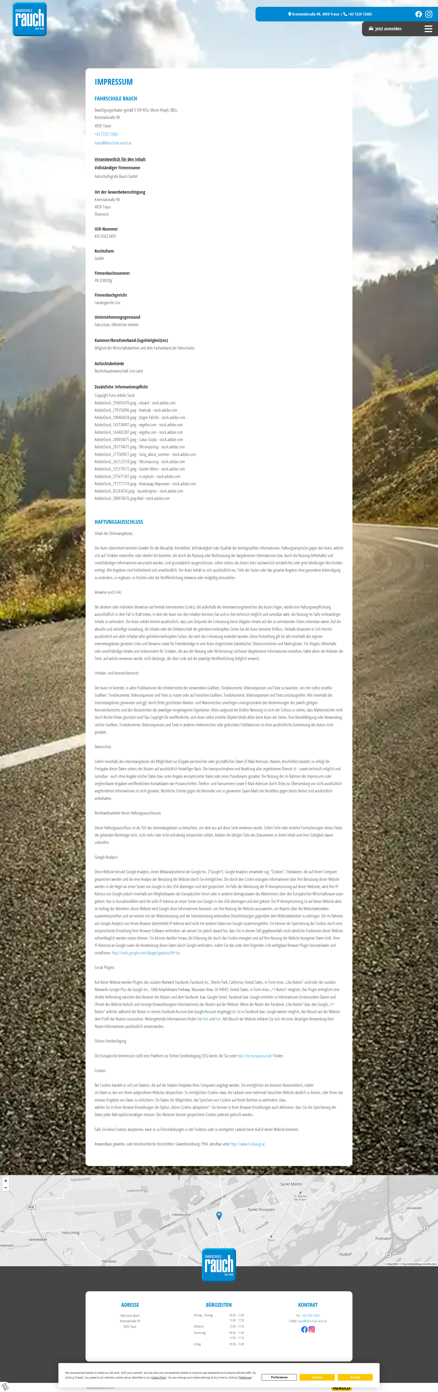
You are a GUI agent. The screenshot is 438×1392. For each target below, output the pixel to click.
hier (205, 1019)
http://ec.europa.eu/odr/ (255, 1056)
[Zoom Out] (5, 1187)
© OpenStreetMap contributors (418, 1264)
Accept (355, 1377)
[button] (382, 28)
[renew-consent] (5, 1387)
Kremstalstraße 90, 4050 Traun (315, 14)
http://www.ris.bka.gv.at (248, 1144)
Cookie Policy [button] (158, 1377)
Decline (317, 1377)
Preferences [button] (245, 1377)
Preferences (279, 1377)
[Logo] (114, 19)
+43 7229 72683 (360, 14)
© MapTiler (392, 1264)
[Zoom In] (5, 1180)
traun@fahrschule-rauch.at (113, 143)
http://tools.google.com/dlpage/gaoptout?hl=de (146, 953)
